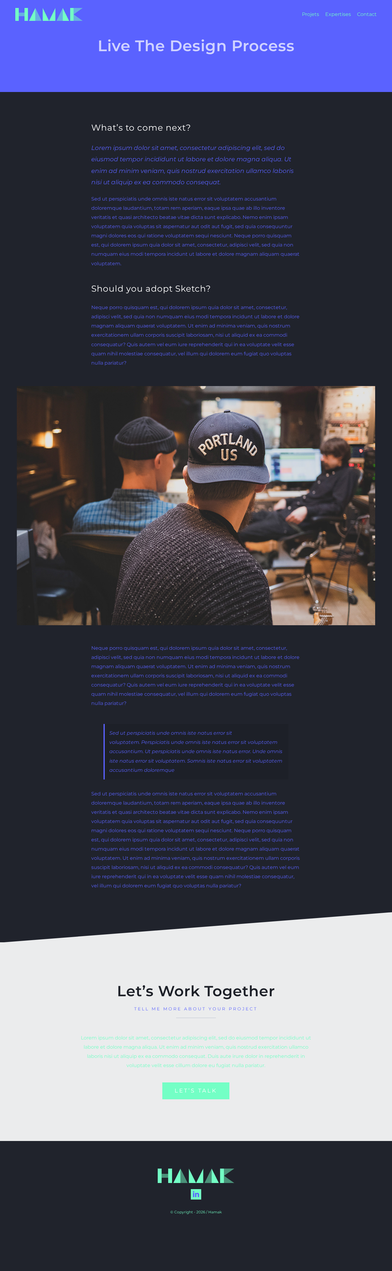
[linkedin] (196, 1194)
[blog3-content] (196, 388)
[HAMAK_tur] (49, 10)
